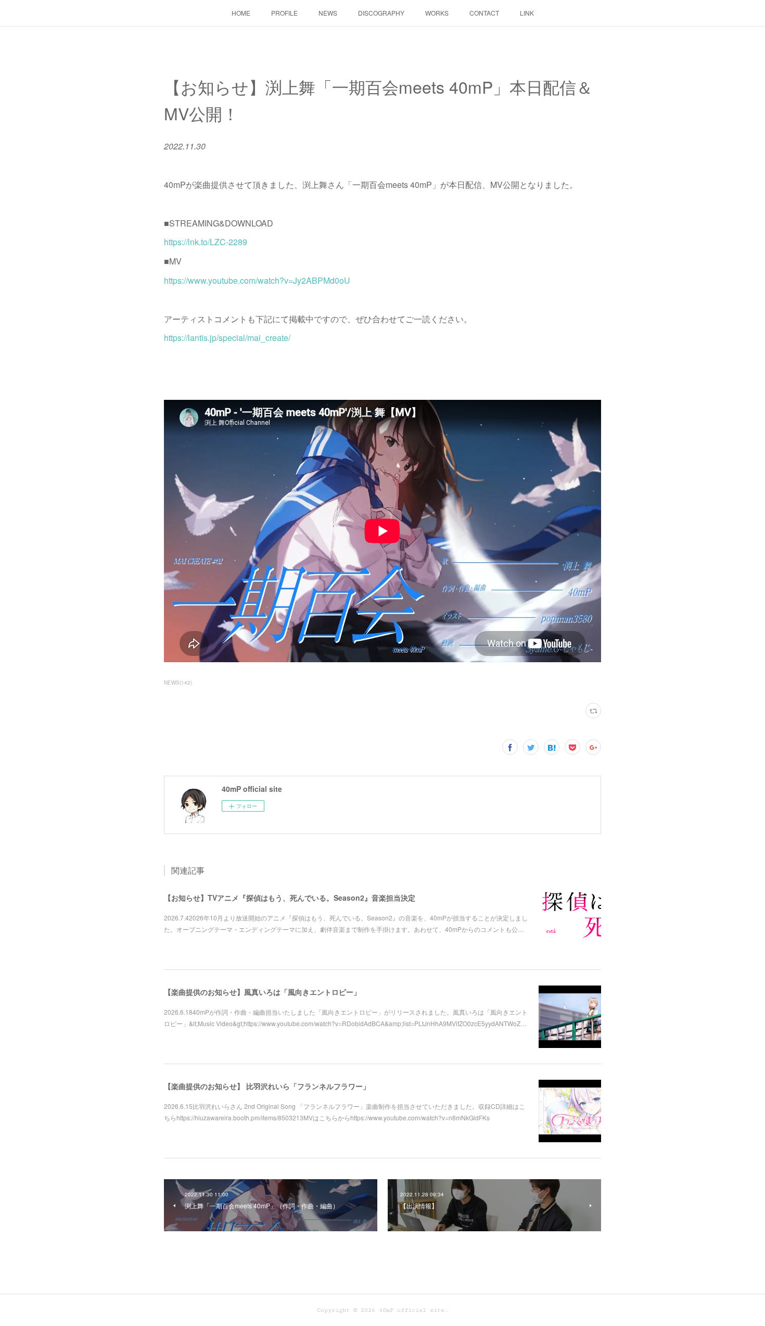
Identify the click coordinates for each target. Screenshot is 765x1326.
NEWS (327, 12)
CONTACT (484, 12)
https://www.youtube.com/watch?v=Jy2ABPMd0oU (257, 280)
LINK (527, 12)
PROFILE (284, 12)
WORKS (437, 12)
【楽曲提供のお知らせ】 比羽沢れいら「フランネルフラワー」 (267, 1086)
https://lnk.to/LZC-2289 (205, 242)
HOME (241, 12)
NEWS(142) (178, 682)
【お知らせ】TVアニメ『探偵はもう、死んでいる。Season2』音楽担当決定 (289, 897)
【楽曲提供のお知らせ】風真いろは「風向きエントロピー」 (262, 992)
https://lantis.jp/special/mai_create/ (227, 338)
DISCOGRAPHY (381, 12)
